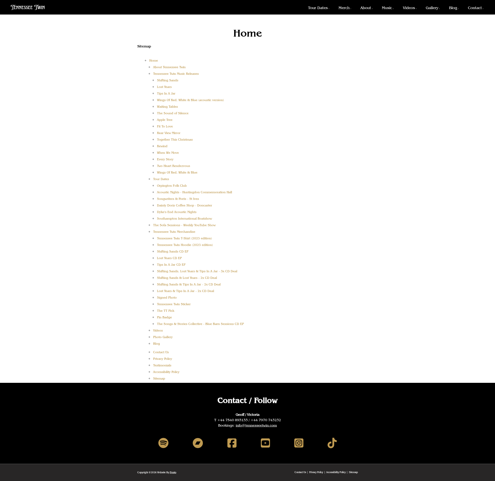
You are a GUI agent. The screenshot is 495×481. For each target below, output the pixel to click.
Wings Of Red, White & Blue (177, 172)
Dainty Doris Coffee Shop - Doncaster (184, 205)
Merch (344, 7)
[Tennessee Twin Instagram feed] (298, 443)
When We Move (168, 153)
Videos (409, 7)
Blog (453, 7)
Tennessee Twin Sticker (174, 304)
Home (153, 60)
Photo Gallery (163, 337)
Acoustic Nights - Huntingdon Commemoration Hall (194, 192)
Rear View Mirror (168, 133)
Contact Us (161, 352)
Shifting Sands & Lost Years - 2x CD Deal (187, 278)
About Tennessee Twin (169, 67)
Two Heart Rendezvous (173, 166)
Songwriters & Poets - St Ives (178, 199)
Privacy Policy (162, 359)
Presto (173, 472)
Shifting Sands (167, 80)
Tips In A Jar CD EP (171, 264)
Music (387, 7)
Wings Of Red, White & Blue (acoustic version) (190, 100)
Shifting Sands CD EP (172, 251)
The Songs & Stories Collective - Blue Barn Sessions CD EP (200, 324)
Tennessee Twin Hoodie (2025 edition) (185, 245)
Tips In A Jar (166, 93)
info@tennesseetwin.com (256, 425)
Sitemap (159, 378)
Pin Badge (164, 317)
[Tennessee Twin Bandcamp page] (198, 443)
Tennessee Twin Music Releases (176, 74)
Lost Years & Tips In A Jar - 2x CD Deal (185, 291)
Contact (475, 7)
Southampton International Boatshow (184, 218)
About (365, 7)
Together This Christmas (175, 139)
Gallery (432, 7)
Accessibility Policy (166, 372)
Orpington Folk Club (172, 185)
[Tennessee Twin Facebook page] (231, 443)
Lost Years (164, 87)
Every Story (165, 159)
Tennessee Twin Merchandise (174, 232)
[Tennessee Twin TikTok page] (332, 443)
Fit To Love (165, 126)
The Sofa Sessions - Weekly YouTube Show (184, 225)
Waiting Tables (167, 106)
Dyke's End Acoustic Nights (176, 212)
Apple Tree (164, 120)
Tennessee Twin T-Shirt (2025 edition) (184, 238)
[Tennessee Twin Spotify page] (163, 443)
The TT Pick (165, 311)
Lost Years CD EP (169, 258)
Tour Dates (318, 7)
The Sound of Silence (173, 113)
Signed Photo (167, 297)
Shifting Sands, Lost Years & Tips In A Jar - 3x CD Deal (197, 271)
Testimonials (162, 365)
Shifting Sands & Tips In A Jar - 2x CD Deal (189, 284)
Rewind (162, 146)
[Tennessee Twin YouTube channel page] (265, 443)
